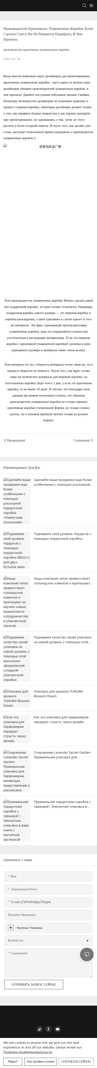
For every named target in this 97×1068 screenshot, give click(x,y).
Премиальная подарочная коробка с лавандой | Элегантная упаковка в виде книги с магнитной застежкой (62, 804)
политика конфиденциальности (27, 1052)
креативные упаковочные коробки (27, 82)
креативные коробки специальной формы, (36, 408)
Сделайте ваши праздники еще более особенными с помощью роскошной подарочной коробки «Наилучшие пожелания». (63, 482)
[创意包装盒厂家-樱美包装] (48, 181)
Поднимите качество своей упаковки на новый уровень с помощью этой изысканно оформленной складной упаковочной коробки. (62, 639)
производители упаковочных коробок (38, 300)
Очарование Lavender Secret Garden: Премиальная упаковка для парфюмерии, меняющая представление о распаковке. (62, 754)
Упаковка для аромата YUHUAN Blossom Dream (58, 693)
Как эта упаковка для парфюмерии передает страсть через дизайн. (61, 719)
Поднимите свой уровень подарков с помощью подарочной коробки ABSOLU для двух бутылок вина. (62, 536)
